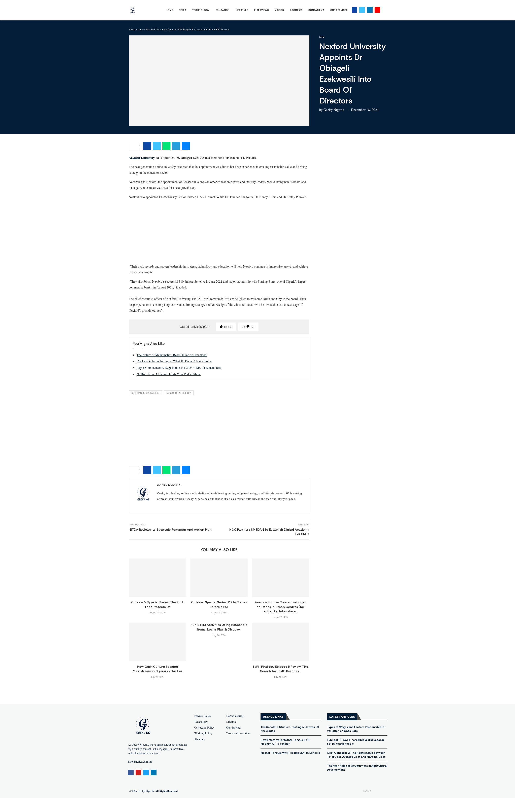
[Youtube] (377, 10)
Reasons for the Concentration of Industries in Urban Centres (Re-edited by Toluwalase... (280, 606)
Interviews (261, 10)
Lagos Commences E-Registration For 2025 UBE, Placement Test (179, 367)
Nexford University (142, 157)
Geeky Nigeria (333, 109)
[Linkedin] (370, 10)
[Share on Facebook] (147, 146)
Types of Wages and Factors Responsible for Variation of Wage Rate (356, 729)
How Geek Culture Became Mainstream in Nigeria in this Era (157, 669)
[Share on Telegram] (176, 146)
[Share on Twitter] (157, 146)
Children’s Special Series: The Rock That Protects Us (157, 604)
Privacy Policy (202, 715)
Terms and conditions (238, 733)
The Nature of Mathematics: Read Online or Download (172, 355)
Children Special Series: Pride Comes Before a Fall (219, 604)
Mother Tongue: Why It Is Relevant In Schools (290, 753)
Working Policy (203, 733)
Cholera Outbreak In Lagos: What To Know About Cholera (174, 361)
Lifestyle (242, 10)
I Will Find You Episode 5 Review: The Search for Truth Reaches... (280, 669)
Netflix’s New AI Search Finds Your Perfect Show (169, 374)
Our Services (339, 10)
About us (199, 739)
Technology (200, 10)
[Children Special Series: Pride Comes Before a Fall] (219, 577)
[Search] (384, 10)
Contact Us (316, 10)
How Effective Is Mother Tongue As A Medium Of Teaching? (285, 742)
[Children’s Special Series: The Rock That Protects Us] (157, 577)
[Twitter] (362, 10)
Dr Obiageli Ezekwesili (145, 392)
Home (169, 10)
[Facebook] (354, 10)
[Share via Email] (186, 146)
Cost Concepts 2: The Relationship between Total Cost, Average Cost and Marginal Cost (356, 755)
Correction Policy (204, 727)
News (182, 10)
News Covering (235, 715)
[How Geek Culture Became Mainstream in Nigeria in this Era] (157, 642)
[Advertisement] (219, 231)
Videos (279, 10)
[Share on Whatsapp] (166, 146)
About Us (296, 10)
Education (222, 10)
